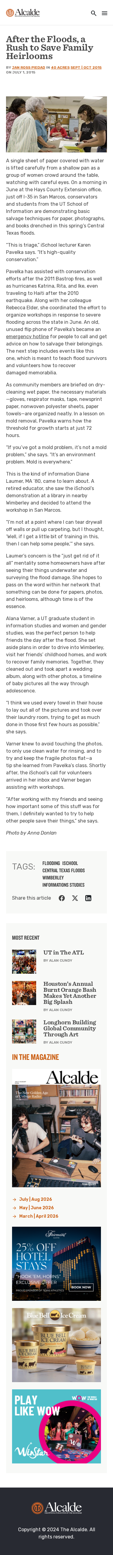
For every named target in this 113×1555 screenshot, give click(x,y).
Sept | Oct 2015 (86, 67)
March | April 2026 (38, 1216)
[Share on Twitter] (75, 898)
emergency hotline (27, 336)
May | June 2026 (36, 1207)
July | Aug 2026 (35, 1199)
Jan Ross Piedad (28, 67)
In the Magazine (35, 1057)
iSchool (70, 863)
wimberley (53, 877)
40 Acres (60, 67)
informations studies (63, 884)
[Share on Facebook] (61, 898)
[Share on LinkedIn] (88, 898)
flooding (51, 863)
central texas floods (63, 870)
